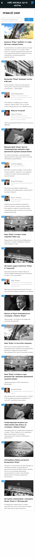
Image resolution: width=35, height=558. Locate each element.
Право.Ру (32, 2)
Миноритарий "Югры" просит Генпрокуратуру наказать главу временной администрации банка (18, 149)
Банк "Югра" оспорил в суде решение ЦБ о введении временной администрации (18, 376)
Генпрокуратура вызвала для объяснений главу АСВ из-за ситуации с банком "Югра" (15, 424)
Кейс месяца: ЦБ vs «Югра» (2, 2)
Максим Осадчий (18, 111)
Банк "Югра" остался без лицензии (18, 343)
